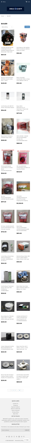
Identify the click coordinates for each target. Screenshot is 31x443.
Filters (27, 26)
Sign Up (27, 430)
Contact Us (15, 403)
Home (2, 16)
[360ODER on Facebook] (9, 436)
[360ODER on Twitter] (6, 436)
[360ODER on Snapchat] (16, 436)
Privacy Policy (15, 412)
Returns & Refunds (15, 408)
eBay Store (15, 413)
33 (19, 390)
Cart (29, 1)
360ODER (11, 440)
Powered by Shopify (20, 440)
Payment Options (15, 407)
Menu (4, 1)
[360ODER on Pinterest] (11, 436)
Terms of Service (15, 410)
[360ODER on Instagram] (14, 436)
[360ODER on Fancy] (23, 436)
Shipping (15, 405)
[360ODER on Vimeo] (21, 436)
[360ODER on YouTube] (19, 436)
